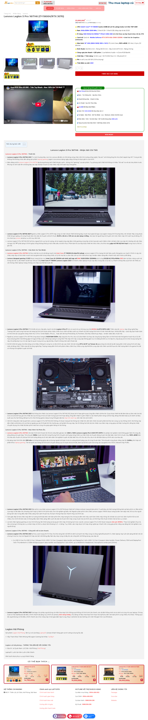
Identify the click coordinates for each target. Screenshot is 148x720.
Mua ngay (109, 134)
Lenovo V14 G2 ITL (29, 666)
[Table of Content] (24, 144)
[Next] (69, 38)
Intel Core (60, 253)
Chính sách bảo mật (46, 700)
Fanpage (114, 692)
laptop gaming (43, 159)
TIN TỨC (103, 3)
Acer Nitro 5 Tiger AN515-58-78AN (129, 666)
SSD (121, 258)
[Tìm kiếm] (37, 2)
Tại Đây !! (51, 637)
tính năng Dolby (65, 614)
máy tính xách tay (70, 418)
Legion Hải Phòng (19, 633)
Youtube (114, 696)
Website (114, 700)
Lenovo (25, 13)
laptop (122, 329)
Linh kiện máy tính (85, 8)
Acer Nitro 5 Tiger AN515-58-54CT (82, 666)
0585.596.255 (89, 700)
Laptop (50, 8)
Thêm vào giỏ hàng (110, 74)
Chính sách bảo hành (47, 692)
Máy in (98, 8)
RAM (79, 258)
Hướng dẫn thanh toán (47, 708)
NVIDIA (94, 329)
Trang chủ (7, 13)
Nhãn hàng (17, 13)
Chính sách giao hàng (47, 696)
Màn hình (71, 8)
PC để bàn (60, 8)
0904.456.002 (48, 3)
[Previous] (7, 38)
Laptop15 (43, 633)
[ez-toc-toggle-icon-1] (23, 144)
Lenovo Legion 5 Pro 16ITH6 (16, 154)
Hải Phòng (41, 648)
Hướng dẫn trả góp (46, 704)
